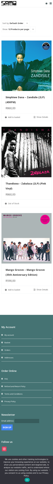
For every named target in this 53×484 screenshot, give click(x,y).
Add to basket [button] (13, 117)
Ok (27, 480)
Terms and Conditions (13, 394)
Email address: (8, 420)
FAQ (6, 379)
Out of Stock (13, 203)
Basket (7, 342)
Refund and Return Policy (14, 386)
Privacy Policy (10, 401)
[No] (49, 470)
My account (9, 335)
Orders (7, 350)
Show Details (42, 117)
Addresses (8, 357)
